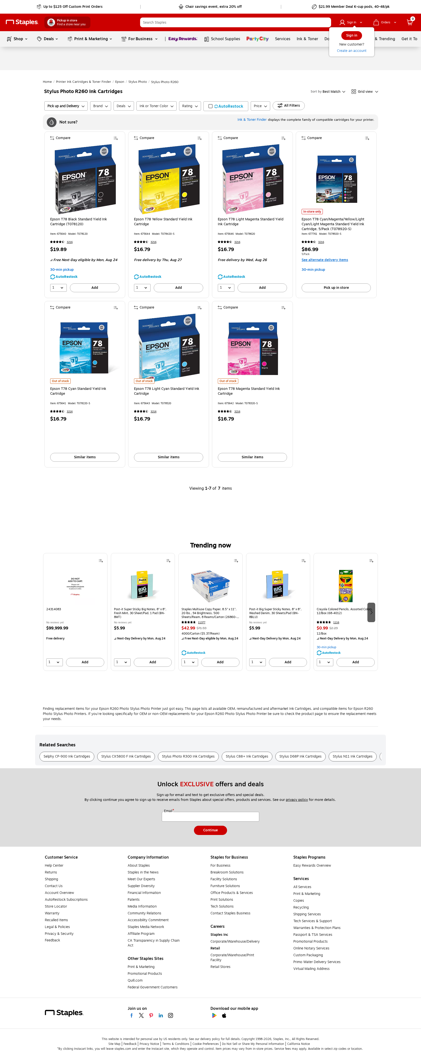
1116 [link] (336, 622)
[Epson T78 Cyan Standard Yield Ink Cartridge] (85, 349)
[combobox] (235, 22)
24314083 (53, 609)
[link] (70, 7)
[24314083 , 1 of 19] (75, 585)
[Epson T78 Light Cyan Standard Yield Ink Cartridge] (169, 349)
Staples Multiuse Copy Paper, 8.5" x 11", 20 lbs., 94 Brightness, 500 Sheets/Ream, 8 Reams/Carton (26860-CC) (209, 613)
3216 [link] (70, 242)
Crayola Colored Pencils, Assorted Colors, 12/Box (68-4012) (345, 611)
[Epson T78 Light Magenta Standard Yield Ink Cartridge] (253, 179)
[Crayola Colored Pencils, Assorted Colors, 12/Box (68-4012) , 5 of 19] (345, 585)
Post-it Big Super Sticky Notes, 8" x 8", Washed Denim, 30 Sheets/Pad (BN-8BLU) (275, 613)
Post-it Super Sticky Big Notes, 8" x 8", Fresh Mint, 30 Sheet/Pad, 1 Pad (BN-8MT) (140, 613)
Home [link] (47, 81)
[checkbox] (226, 106)
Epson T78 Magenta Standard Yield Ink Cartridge (249, 391)
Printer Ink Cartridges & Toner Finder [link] (83, 81)
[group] (75, 612)
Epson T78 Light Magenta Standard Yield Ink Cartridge (250, 222)
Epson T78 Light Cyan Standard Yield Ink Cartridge (166, 391)
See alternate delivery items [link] (325, 259)
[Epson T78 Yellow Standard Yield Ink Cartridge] (169, 179)
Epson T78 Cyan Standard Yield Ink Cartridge (78, 391)
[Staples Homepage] (22, 22)
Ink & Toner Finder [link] (252, 119)
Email (168, 811)
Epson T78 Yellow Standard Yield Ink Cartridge (163, 222)
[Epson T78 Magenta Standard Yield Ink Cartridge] (253, 349)
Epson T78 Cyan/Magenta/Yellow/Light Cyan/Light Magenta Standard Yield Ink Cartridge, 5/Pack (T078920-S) (333, 224)
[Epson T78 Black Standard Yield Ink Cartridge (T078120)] (85, 179)
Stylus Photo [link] (137, 81)
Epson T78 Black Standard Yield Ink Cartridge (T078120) (78, 222)
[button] (326, 22)
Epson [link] (119, 81)
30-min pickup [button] (62, 269)
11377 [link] (201, 622)
